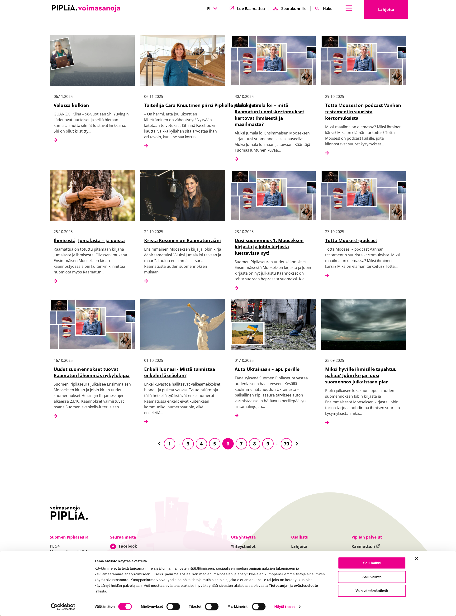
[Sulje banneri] (416, 558)
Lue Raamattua (251, 8)
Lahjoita (393, 11)
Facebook (128, 546)
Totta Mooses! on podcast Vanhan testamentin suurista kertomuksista (363, 111)
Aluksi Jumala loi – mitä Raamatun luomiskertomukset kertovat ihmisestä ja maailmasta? (269, 115)
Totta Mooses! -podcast (351, 240)
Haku (328, 8)
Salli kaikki (372, 563)
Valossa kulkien (71, 105)
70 (286, 443)
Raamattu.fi (366, 546)
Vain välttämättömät (372, 591)
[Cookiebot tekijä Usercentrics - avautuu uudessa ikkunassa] (63, 606)
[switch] (173, 606)
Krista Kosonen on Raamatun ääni (182, 240)
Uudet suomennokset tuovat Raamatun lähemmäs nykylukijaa (92, 372)
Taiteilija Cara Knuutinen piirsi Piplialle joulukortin (202, 105)
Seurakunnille (293, 8)
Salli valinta (371, 577)
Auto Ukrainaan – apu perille (267, 369)
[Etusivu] (86, 8)
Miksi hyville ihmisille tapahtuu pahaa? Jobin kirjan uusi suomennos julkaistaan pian (361, 375)
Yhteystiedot (243, 546)
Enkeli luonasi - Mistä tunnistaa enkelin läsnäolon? (179, 372)
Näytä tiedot (284, 607)
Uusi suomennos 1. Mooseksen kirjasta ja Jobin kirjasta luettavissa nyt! (269, 246)
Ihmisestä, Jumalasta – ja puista (89, 240)
